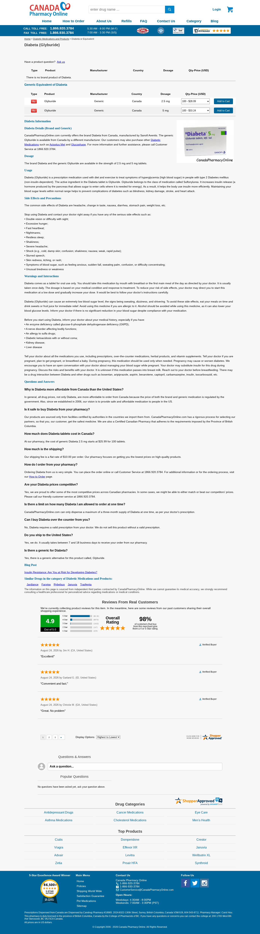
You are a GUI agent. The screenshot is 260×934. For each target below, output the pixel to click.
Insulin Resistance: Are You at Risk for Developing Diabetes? (60, 572)
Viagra (58, 847)
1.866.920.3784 (62, 28)
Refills (126, 21)
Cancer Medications (130, 812)
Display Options (85, 737)
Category (194, 21)
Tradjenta (86, 584)
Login (217, 9)
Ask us (61, 61)
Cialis (59, 839)
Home (47, 21)
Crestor (201, 839)
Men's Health (201, 820)
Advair (58, 855)
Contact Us (166, 21)
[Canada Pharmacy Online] (50, 15)
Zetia (58, 863)
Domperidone (130, 839)
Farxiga (46, 584)
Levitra (130, 855)
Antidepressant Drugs (58, 812)
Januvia (72, 584)
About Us (104, 21)
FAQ (143, 21)
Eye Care (201, 812)
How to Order (73, 21)
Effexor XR (130, 847)
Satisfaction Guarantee (90, 895)
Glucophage (78, 144)
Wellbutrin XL (201, 855)
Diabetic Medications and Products (51, 39)
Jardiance (32, 584)
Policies (81, 886)
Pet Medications (86, 900)
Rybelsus (59, 584)
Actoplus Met (57, 144)
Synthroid (201, 863)
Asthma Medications (58, 820)
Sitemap (82, 905)
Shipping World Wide (89, 891)
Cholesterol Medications (130, 820)
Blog (214, 21)
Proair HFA (130, 863)
